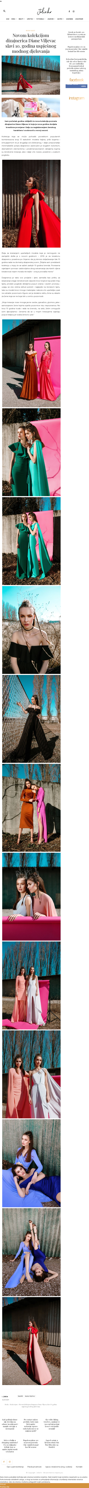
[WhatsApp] (30, 1411)
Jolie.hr (5, 1396)
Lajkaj (83, 86)
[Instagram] (73, 11)
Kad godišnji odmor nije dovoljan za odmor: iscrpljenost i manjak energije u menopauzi (10, 1424)
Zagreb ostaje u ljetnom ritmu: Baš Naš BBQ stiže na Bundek (52, 1443)
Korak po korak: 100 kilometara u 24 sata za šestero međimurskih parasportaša (76, 35)
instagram (76, 98)
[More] (46, 1411)
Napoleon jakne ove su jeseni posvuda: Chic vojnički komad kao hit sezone (30, 1443)
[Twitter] (24, 1411)
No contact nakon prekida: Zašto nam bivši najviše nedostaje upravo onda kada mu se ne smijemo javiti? (31, 1425)
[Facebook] (69, 11)
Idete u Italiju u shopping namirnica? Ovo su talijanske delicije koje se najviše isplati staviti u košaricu (10, 1446)
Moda (6, 1404)
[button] (4, 11)
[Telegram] (40, 1411)
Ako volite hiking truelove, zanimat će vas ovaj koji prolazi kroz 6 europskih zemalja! (52, 1424)
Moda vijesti (30, 30)
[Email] (35, 1411)
